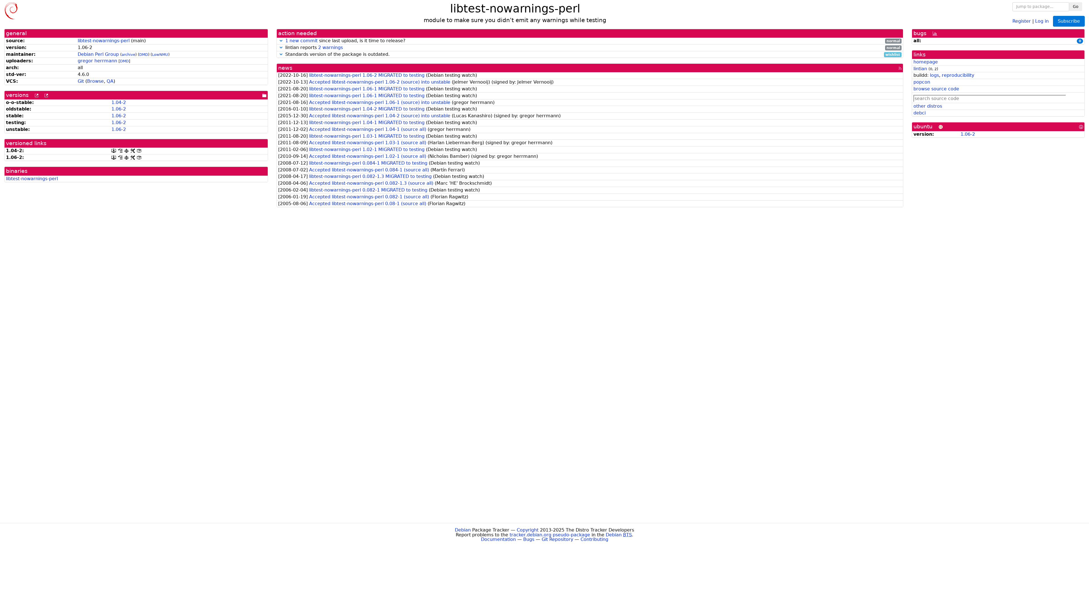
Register (1021, 21)
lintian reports (592, 47)
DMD (143, 54)
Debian (463, 530)
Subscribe (1069, 21)
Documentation (498, 539)
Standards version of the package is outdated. (592, 54)
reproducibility (958, 75)
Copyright (528, 530)
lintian (920, 68)
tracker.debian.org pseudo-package (550, 534)
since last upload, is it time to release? (592, 41)
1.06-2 (118, 109)
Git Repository (557, 539)
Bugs (528, 539)
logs (934, 75)
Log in (1042, 21)
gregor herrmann (97, 60)
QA (110, 81)
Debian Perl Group (98, 54)
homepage (925, 62)
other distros (927, 106)
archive (128, 54)
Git (81, 81)
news (285, 68)
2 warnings (330, 47)
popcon (921, 82)
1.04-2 (118, 102)
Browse (95, 81)
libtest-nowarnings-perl (104, 40)
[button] (281, 40)
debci (919, 113)
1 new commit (301, 40)
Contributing (594, 539)
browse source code (936, 89)
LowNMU (160, 54)
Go (1076, 6)
